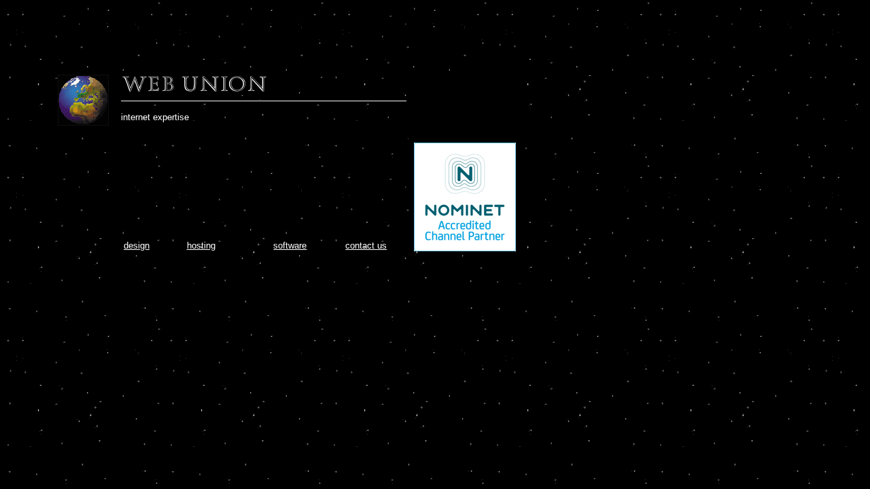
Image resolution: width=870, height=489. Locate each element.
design (137, 245)
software (290, 245)
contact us (366, 245)
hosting (201, 245)
